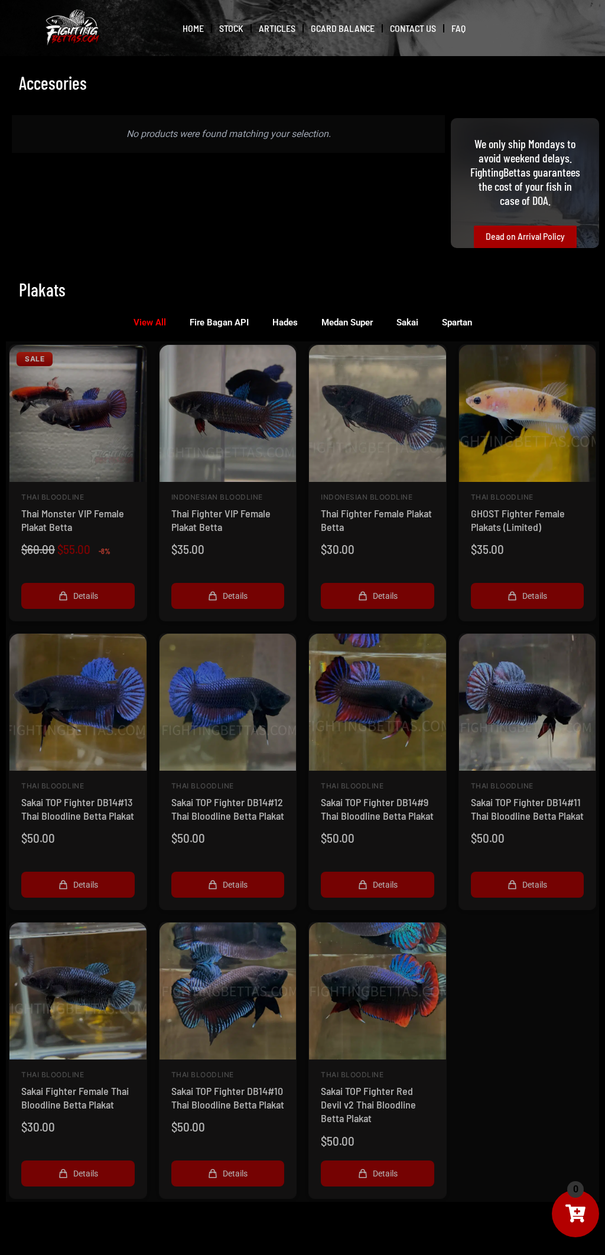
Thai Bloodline (52, 497)
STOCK (231, 28)
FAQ (458, 28)
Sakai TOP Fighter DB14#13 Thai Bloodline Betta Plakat (77, 809)
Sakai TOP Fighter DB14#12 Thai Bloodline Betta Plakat (227, 809)
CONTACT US (413, 28)
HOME (193, 28)
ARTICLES (277, 28)
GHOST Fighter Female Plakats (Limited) (518, 520)
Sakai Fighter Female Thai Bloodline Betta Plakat (75, 1097)
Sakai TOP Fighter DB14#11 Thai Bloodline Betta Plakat (527, 809)
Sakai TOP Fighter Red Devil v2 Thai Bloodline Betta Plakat (368, 1104)
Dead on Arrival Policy (525, 237)
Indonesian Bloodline (217, 497)
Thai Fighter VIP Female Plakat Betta (221, 520)
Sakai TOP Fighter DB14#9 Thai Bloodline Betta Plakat (377, 809)
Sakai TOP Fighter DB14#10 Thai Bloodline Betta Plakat (227, 1097)
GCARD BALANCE (343, 28)
